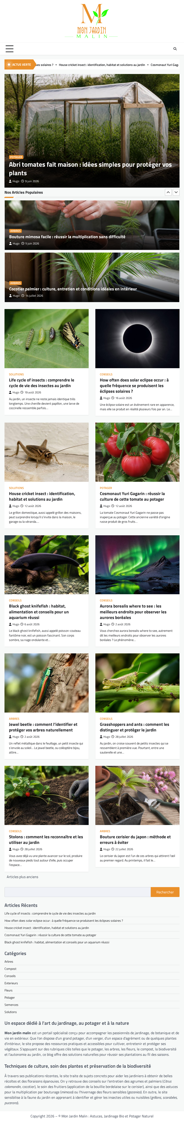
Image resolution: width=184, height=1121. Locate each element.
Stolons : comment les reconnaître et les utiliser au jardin (46, 839)
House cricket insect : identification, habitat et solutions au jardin (42, 496)
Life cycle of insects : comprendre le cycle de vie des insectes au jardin (41, 383)
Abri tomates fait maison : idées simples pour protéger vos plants (90, 168)
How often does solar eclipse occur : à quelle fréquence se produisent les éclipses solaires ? (134, 386)
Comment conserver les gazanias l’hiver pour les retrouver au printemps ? (77, 288)
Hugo (16, 181)
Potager (16, 157)
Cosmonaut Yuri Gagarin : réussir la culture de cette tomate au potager (131, 65)
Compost (10, 968)
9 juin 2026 (32, 181)
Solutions (16, 374)
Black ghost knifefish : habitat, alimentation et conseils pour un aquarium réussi (39, 612)
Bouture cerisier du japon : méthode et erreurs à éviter (135, 839)
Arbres (15, 231)
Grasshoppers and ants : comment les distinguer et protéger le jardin (134, 727)
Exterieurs (11, 983)
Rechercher (165, 892)
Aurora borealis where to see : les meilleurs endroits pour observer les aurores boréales (133, 612)
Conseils (106, 374)
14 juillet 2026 (34, 243)
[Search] (175, 48)
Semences (11, 1004)
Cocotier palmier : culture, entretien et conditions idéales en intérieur (73, 236)
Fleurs (15, 283)
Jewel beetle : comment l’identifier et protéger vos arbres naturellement (43, 727)
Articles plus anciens (22, 876)
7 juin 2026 (32, 296)
